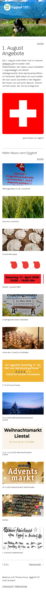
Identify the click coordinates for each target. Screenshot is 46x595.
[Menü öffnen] (42, 14)
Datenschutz (21, 586)
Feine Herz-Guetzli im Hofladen (15, 353)
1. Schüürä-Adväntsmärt (12, 553)
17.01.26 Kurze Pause (11, 385)
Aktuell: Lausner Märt (11, 287)
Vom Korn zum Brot (10, 222)
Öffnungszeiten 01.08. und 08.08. (16, 189)
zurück (40, 43)
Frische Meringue (9, 254)
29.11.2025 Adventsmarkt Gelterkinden (18, 487)
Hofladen (6, 63)
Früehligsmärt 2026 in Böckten (15, 320)
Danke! (5, 520)
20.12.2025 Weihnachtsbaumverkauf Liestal (17, 419)
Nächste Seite (36, 564)
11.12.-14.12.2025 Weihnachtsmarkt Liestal (17, 454)
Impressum (8, 586)
